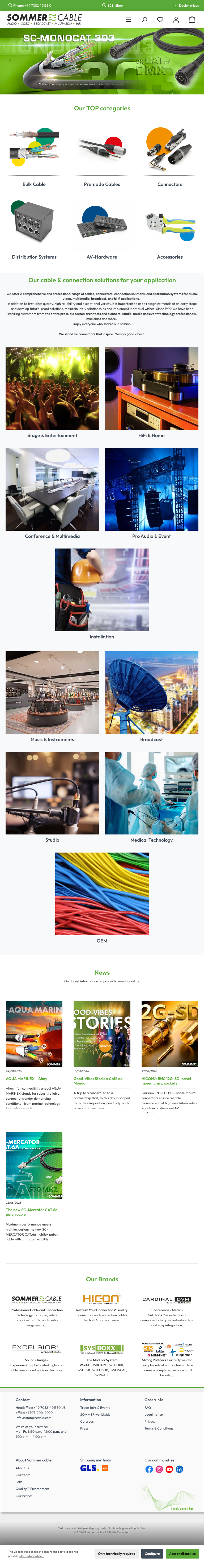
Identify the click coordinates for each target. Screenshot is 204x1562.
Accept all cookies (182, 1553)
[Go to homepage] (44, 19)
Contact (23, 1399)
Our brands (24, 1496)
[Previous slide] (10, 61)
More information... (31, 1556)
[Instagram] (159, 1469)
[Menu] (128, 19)
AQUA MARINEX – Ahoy (26, 1078)
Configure (152, 1553)
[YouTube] (169, 1469)
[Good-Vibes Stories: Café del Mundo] (102, 1034)
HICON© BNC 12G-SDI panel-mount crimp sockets (167, 1081)
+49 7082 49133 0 (37, 5)
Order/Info (153, 1399)
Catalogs (87, 1421)
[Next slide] (194, 61)
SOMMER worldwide (95, 1414)
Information (90, 1399)
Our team (23, 1475)
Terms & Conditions (158, 1428)
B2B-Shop (115, 5)
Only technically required (116, 1553)
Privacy (149, 1421)
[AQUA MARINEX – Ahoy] (34, 1034)
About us (22, 1468)
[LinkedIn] (179, 1469)
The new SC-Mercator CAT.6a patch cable (31, 1212)
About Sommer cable (34, 1460)
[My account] (176, 19)
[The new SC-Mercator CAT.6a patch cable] (34, 1165)
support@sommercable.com (133, 815)
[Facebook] (149, 1469)
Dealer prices (189, 5)
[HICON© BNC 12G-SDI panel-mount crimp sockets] (170, 1034)
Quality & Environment (32, 1488)
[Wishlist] (160, 19)
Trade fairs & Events (95, 1407)
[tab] (92, 87)
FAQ (147, 1407)
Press (84, 1428)
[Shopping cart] (192, 19)
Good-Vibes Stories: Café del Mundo (99, 1081)
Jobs (19, 1482)
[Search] (144, 19)
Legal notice (153, 1414)
